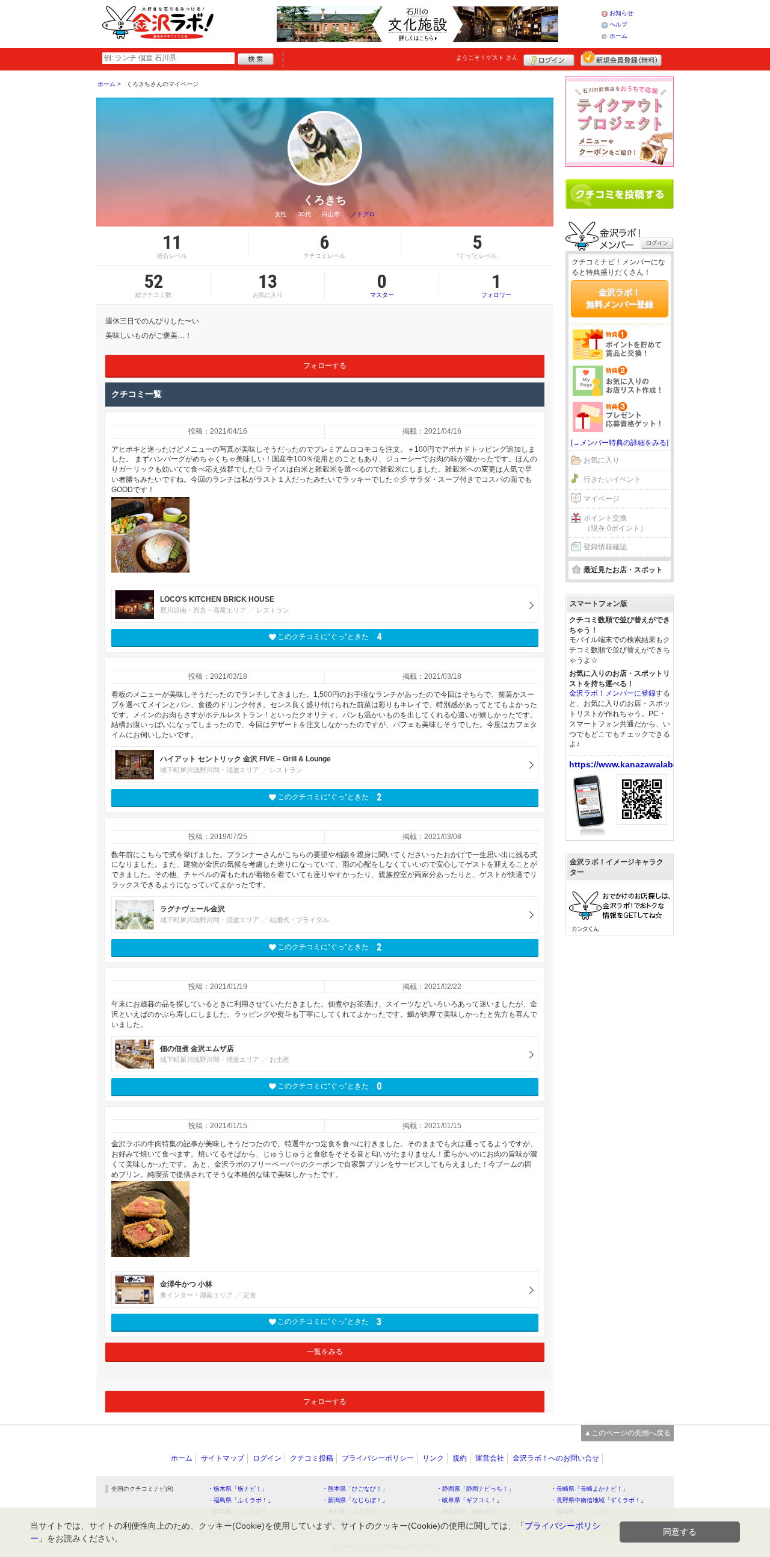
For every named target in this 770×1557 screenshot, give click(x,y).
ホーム (618, 36)
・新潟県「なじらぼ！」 (355, 1500)
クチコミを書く (619, 194)
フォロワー (496, 285)
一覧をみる (325, 1351)
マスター (382, 285)
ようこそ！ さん (487, 57)
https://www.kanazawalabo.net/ (633, 764)
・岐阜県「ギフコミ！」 (469, 1500)
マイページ (602, 499)
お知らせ (621, 13)
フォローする (324, 365)
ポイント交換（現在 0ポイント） (615, 523)
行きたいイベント (612, 479)
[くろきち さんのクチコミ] (150, 535)
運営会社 (489, 1458)
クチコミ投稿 (311, 1458)
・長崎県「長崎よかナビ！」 (589, 1488)
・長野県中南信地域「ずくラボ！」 (598, 1500)
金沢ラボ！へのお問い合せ (556, 1458)
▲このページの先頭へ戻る (627, 1433)
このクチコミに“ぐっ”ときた (329, 637)
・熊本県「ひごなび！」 (355, 1488)
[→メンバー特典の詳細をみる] (619, 442)
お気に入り (602, 460)
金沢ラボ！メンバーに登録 (612, 693)
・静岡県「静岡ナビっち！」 (475, 1488)
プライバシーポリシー (378, 1458)
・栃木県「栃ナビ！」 (238, 1488)
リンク (433, 1458)
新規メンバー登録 (621, 58)
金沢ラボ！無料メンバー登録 (619, 298)
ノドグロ (363, 214)
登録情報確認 (605, 547)
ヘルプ (618, 24)
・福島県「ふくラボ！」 (241, 1500)
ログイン (548, 58)
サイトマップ (222, 1458)
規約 (459, 1458)
